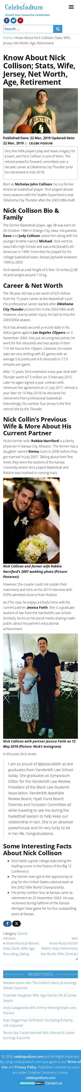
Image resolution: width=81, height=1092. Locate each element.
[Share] (7, 924)
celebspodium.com (29, 1056)
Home (7, 37)
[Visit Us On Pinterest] (20, 20)
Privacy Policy (26, 1067)
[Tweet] (16, 924)
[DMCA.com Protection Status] (31, 1083)
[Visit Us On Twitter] (13, 20)
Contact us (53, 1083)
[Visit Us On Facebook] (6, 20)
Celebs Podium (41, 143)
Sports (22, 933)
